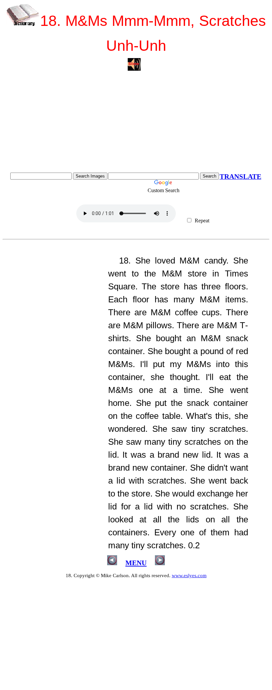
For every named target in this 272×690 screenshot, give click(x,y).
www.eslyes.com (189, 575)
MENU (136, 563)
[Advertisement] (136, 122)
